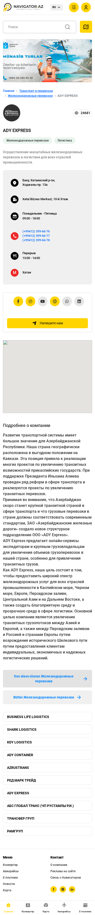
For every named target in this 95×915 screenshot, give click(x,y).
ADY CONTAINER (20, 755)
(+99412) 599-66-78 (36, 240)
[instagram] (63, 889)
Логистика (64, 140)
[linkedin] (72, 889)
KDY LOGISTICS (19, 742)
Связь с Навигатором (65, 877)
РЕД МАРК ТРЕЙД (21, 780)
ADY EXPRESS (18, 793)
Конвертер (10, 865)
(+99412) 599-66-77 (36, 236)
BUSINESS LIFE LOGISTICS (28, 717)
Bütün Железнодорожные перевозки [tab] (43, 697)
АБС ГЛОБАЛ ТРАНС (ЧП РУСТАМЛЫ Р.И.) (40, 806)
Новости (9, 884)
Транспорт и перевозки (36, 91)
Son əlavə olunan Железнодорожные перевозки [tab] (44, 678)
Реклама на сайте (63, 871)
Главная (8, 91)
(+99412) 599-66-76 (36, 231)
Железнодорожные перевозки (30, 96)
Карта (7, 890)
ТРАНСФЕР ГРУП (20, 818)
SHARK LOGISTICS (22, 729)
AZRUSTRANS (18, 768)
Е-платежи (10, 877)
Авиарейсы (11, 871)
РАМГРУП (15, 831)
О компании (58, 865)
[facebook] (53, 889)
